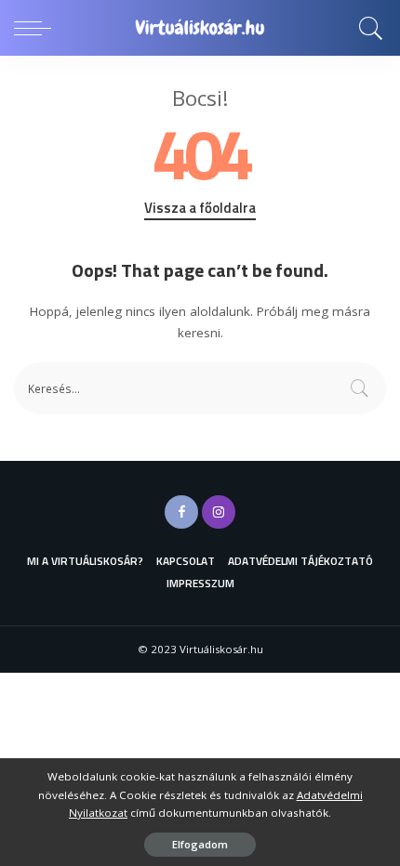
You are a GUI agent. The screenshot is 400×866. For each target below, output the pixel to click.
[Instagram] (218, 512)
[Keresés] (368, 28)
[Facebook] (181, 512)
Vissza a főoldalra (200, 208)
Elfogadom (200, 844)
